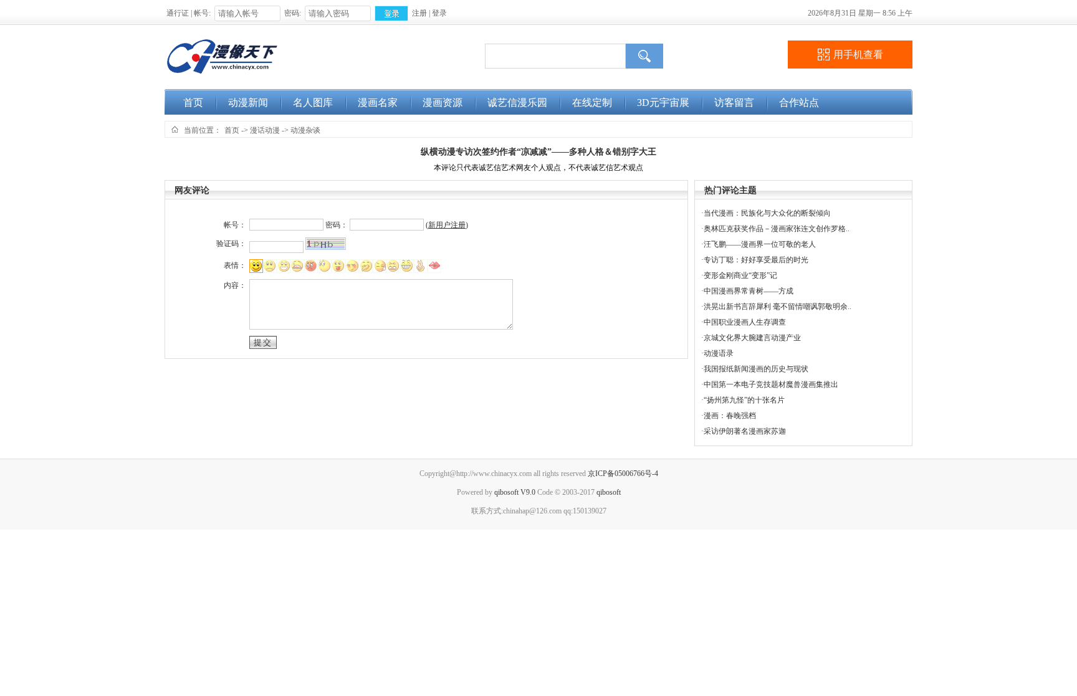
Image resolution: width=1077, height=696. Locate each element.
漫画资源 (442, 102)
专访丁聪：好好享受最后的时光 (756, 259)
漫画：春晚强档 (730, 415)
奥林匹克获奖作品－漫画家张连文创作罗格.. (777, 228)
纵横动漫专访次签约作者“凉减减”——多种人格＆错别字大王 (538, 151)
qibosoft (608, 492)
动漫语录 (719, 353)
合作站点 (799, 102)
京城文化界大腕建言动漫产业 (752, 337)
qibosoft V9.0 (514, 492)
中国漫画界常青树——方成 (748, 291)
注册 (419, 13)
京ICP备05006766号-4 (623, 473)
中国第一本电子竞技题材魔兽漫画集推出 (771, 384)
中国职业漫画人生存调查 (745, 322)
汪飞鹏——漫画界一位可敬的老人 (760, 244)
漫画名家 (378, 102)
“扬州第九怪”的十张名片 (744, 400)
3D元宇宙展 (663, 102)
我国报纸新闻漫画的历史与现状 (756, 369)
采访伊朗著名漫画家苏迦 (745, 431)
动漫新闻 (248, 102)
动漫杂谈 (305, 130)
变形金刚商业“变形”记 (740, 275)
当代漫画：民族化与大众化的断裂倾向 (767, 213)
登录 (439, 13)
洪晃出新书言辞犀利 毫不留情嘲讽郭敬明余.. (777, 306)
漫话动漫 (265, 130)
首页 (193, 102)
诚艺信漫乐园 (517, 102)
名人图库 (313, 102)
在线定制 (592, 102)
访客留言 (734, 102)
